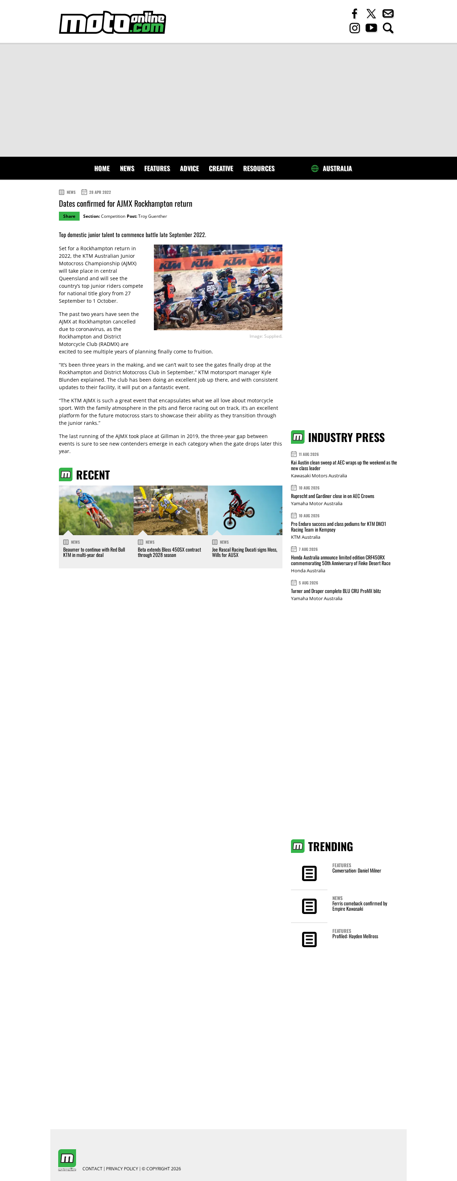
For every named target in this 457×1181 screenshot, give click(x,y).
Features (157, 168)
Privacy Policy (122, 1169)
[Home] (112, 22)
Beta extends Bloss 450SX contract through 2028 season (169, 552)
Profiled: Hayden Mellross (355, 936)
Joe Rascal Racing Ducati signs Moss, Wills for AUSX (244, 552)
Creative (221, 168)
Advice (189, 168)
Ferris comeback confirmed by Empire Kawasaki (359, 905)
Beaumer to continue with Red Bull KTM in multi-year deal (94, 552)
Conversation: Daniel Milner (356, 870)
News (127, 168)
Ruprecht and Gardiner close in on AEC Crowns (332, 495)
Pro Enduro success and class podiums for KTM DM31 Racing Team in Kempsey (338, 526)
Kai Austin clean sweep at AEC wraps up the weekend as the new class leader (344, 465)
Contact (92, 1169)
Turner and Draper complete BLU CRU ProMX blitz (336, 590)
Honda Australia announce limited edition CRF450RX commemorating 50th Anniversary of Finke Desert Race (341, 560)
